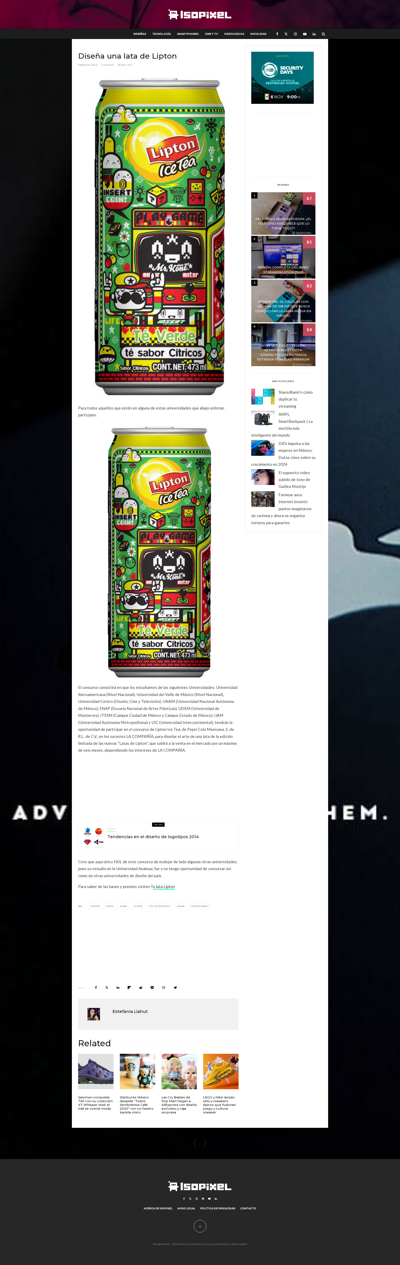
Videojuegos (234, 33)
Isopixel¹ (242, 1244)
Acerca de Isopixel (158, 1208)
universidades (200, 906)
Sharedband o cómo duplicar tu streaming (296, 399)
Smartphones (188, 33)
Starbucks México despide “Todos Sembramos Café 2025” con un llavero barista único (137, 1104)
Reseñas (140, 33)
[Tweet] (106, 987)
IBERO (111, 906)
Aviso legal (186, 1208)
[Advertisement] (158, 787)
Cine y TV (211, 33)
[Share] (96, 987)
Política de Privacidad (217, 1208)
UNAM (181, 906)
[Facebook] (277, 34)
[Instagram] (295, 34)
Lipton (138, 906)
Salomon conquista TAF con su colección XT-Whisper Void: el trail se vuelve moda (95, 1102)
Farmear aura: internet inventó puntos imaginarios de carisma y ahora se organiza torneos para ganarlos (281, 508)
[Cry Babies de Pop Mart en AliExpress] (179, 1071)
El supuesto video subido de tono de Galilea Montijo (294, 479)
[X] (286, 34)
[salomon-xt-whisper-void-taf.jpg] (96, 1071)
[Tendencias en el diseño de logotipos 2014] (92, 837)
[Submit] (140, 987)
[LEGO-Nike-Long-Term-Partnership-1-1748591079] (221, 1071)
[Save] (152, 987)
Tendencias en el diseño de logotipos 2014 (153, 836)
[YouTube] (305, 34)
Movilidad (258, 33)
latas (124, 906)
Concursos (107, 64)
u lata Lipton (164, 886)
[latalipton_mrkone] (158, 551)
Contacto (248, 1208)
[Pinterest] (203, 1198)
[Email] (163, 987)
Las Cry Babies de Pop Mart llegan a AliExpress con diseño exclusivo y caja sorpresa (179, 1104)
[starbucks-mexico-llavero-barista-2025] (137, 1071)
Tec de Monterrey (160, 906)
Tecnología (161, 33)
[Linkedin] (314, 34)
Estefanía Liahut (88, 64)
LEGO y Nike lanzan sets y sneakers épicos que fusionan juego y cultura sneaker (219, 1104)
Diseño (112, 828)
